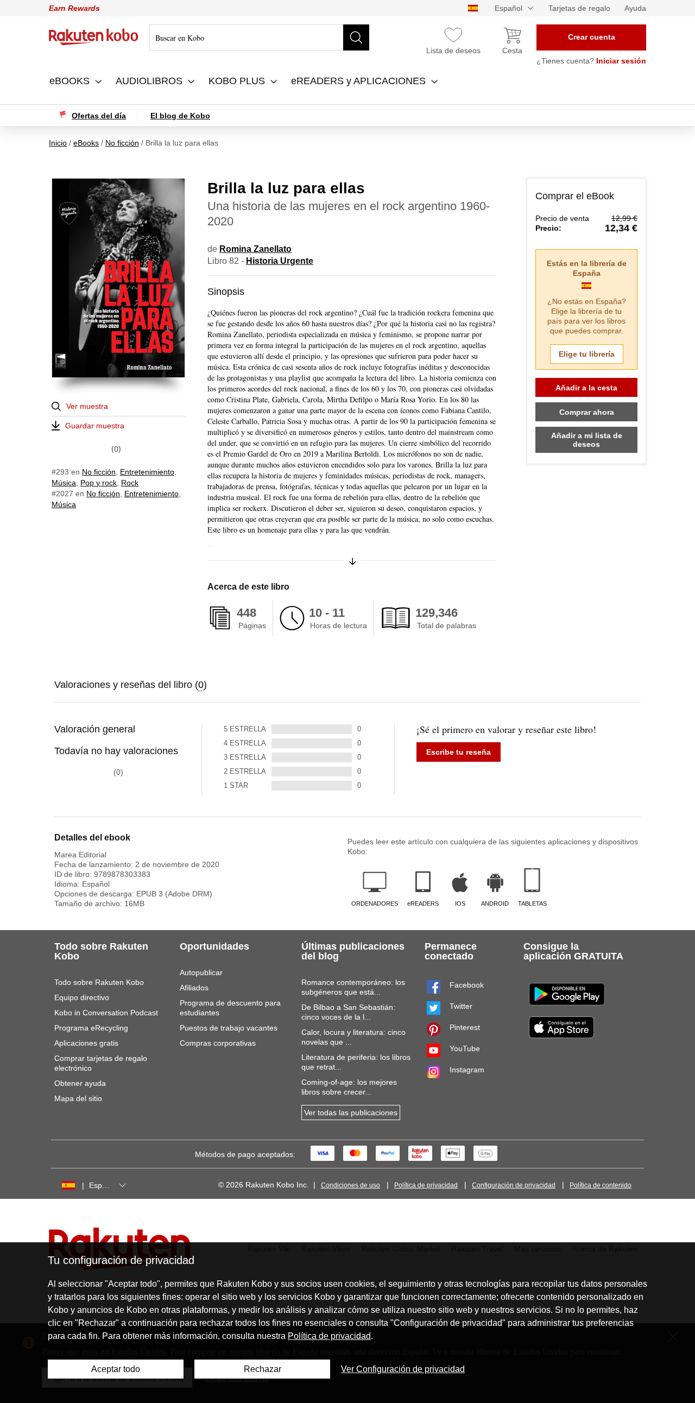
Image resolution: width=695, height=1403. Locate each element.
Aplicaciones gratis (86, 1043)
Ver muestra (87, 406)
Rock (129, 482)
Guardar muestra (94, 425)
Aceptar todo (115, 1369)
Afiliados (194, 987)
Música (64, 482)
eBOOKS (70, 80)
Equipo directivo (81, 997)
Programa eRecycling (91, 1027)
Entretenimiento (147, 471)
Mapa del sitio (78, 1098)
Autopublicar (201, 972)
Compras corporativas (218, 1043)
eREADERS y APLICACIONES (359, 80)
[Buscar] (356, 37)
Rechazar (262, 1369)
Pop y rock (98, 482)
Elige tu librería (587, 354)
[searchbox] (259, 37)
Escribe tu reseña (458, 752)
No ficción (99, 471)
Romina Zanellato (255, 249)
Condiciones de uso (350, 1185)
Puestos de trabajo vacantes (228, 1027)
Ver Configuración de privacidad (403, 1369)
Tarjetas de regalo (579, 8)
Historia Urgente (279, 261)
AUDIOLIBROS (150, 80)
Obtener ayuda (80, 1083)
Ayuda (635, 8)
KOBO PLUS (238, 80)
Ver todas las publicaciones (350, 1112)
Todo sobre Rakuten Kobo (99, 982)
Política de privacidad (426, 1185)
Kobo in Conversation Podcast (106, 1012)
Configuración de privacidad (513, 1185)
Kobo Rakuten (93, 37)
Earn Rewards (74, 8)
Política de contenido (600, 1185)
